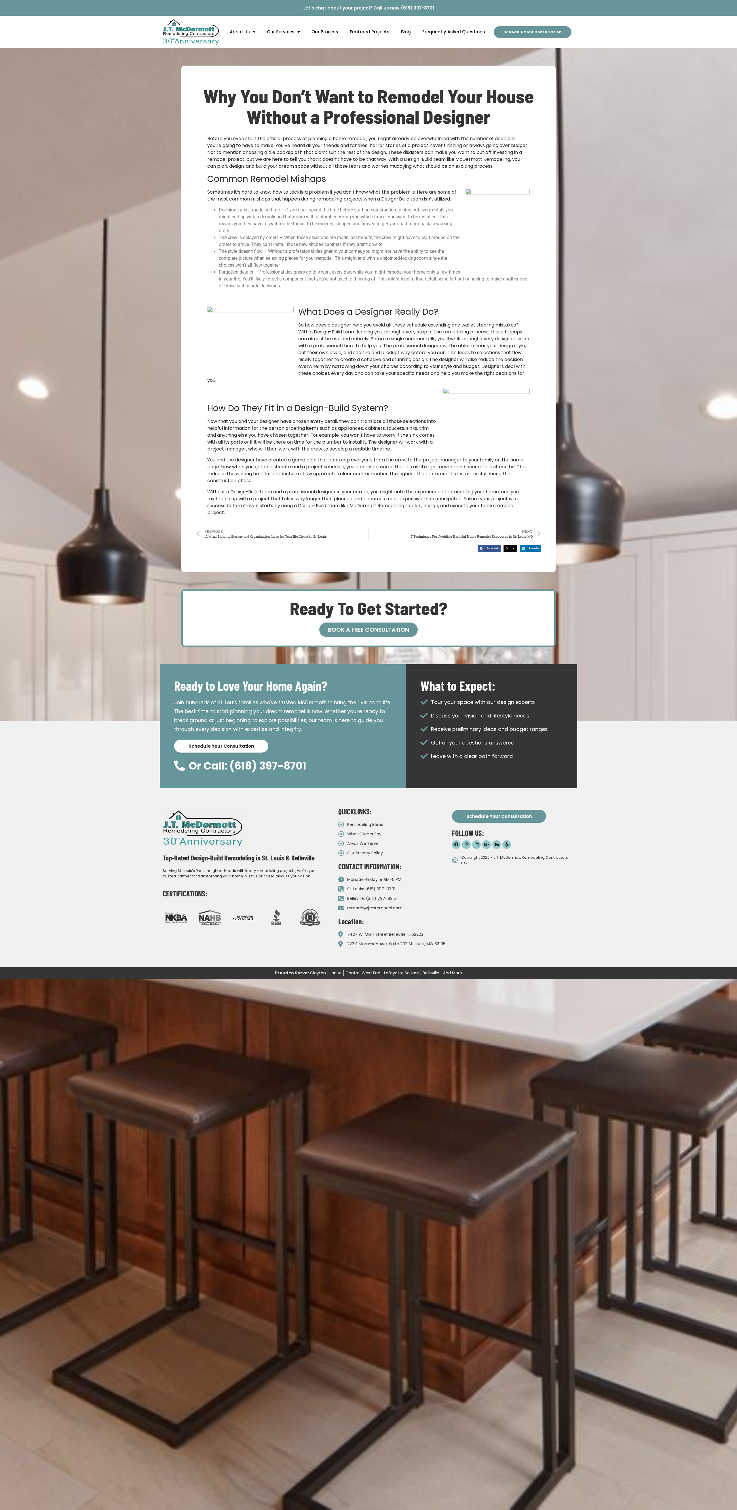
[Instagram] (466, 844)
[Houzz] (496, 844)
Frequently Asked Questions (453, 32)
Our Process (324, 32)
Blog (406, 32)
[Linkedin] (476, 844)
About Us (240, 32)
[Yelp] (506, 844)
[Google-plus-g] (486, 844)
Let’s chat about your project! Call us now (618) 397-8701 (368, 8)
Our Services (281, 32)
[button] (489, 548)
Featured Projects (370, 32)
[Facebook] (456, 844)
